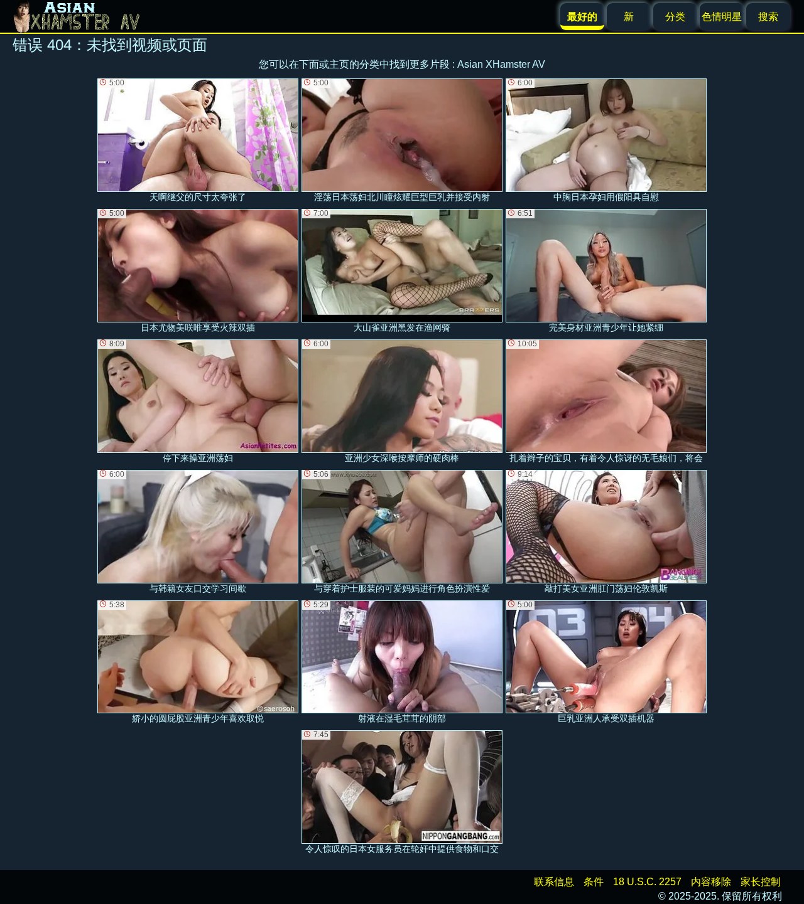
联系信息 (554, 881)
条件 (594, 881)
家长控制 (761, 881)
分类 (675, 16)
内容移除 (711, 881)
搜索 (768, 16)
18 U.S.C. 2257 (647, 881)
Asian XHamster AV (501, 64)
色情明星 (722, 16)
